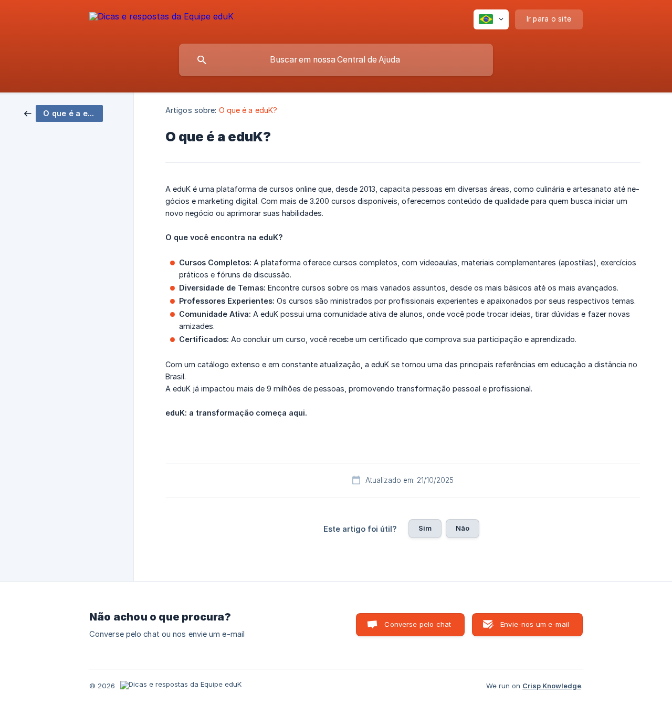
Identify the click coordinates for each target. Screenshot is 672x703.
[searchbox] (336, 60)
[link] (63, 113)
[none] (161, 18)
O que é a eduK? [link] (248, 110)
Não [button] (462, 528)
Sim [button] (425, 528)
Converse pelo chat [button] (417, 624)
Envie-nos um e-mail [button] (534, 624)
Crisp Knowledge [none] (551, 685)
